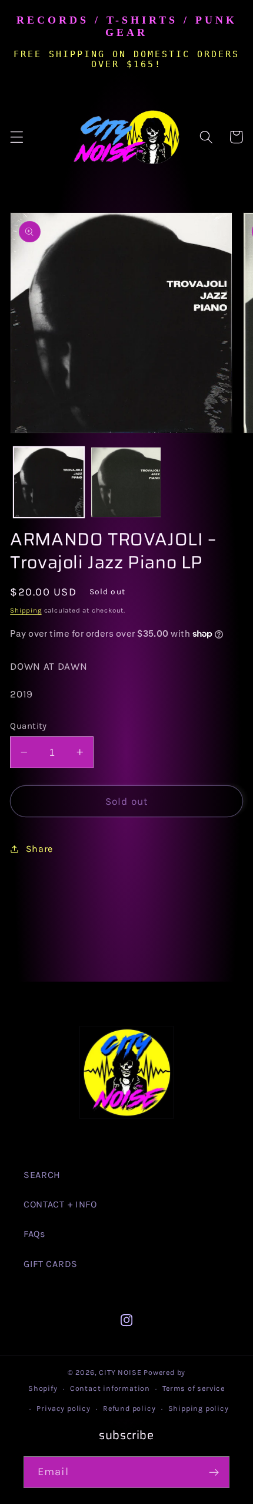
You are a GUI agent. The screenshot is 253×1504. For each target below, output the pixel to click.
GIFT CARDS (51, 1263)
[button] (17, 137)
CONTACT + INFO (60, 1204)
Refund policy (129, 1408)
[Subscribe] (214, 1472)
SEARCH (42, 1174)
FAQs (34, 1233)
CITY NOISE (121, 1372)
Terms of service (193, 1388)
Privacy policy (63, 1408)
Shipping (25, 610)
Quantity (28, 725)
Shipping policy (198, 1408)
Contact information (110, 1388)
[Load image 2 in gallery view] (126, 482)
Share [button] (39, 848)
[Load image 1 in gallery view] (49, 482)
